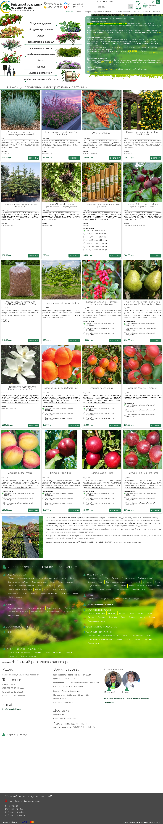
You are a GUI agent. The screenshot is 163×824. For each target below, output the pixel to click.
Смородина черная (138, 589)
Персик (58, 586)
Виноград (91, 582)
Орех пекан (92, 599)
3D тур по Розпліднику (96, 72)
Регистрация (108, 1)
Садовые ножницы (94, 643)
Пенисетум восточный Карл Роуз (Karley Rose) (61, 133)
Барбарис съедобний (145, 578)
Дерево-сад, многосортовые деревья (21, 586)
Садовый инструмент (40, 73)
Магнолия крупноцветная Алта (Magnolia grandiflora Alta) (20, 388)
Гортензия (101, 617)
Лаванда (132, 617)
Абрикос (11, 578)
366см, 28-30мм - (97, 250)
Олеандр (152, 617)
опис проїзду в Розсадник (107, 69)
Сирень (131, 613)
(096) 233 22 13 (133, 51)
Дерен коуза (113, 617)
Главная (69, 11)
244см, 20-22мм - (97, 243)
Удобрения (37, 652)
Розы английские (71, 608)
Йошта (123, 586)
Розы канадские (36, 612)
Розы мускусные (68, 612)
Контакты (157, 11)
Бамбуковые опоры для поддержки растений (102, 205)
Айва (106, 578)
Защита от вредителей (53, 652)
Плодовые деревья (40, 23)
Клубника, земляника (144, 586)
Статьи (146, 11)
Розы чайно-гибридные (16, 608)
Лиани (123, 617)
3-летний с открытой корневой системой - (100, 334)
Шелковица (65, 593)
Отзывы (136, 11)
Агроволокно (12, 656)
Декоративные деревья (41, 42)
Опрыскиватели (137, 635)
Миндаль (116, 599)
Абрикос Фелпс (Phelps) (20, 473)
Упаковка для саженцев (29, 656)
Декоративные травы (18, 626)
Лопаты (125, 635)
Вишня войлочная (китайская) (18, 582)
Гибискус (150, 613)
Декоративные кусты (40, 48)
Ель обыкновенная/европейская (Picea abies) (20, 205)
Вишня (72, 578)
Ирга (115, 586)
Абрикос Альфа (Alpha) (101, 388)
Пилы (128, 639)
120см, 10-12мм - (96, 233)
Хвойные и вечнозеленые (41, 54)
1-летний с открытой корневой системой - (100, 324)
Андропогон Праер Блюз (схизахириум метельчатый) (20, 133)
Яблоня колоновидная (15, 597)
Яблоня (75, 593)
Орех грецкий (104, 599)
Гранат (100, 582)
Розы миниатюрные (54, 608)
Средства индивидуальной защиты (100, 639)
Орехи (40, 35)
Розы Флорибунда (52, 612)
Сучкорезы (148, 639)
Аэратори (91, 635)
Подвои (38, 589)
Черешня (34, 593)
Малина (158, 586)
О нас (78, 11)
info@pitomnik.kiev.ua (11, 709)
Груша (52, 582)
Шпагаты (119, 639)
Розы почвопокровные (36, 608)
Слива (46, 589)
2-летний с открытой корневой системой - (100, 329)
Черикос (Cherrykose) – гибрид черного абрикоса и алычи (142, 205)
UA (153, 1)
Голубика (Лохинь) (94, 586)
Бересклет (112, 613)
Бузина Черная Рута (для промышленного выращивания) (61, 205)
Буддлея (122, 613)
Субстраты (68, 652)
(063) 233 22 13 (154, 53)
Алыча (64, 578)
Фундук (136, 599)
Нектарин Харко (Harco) (102, 473)
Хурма (25, 593)
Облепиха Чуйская (101, 133)
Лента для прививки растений (108, 635)
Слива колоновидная (59, 589)
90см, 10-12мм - (96, 230)
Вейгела (140, 613)
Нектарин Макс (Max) (61, 473)
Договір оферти (10, 822)
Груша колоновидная (65, 582)
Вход (99, 1)
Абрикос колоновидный (26, 578)
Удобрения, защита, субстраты (41, 79)
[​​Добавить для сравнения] (9, 92)
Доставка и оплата (102, 11)
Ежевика (107, 586)
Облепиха (91, 589)
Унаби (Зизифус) (13, 593)
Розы (40, 60)
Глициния (91, 617)
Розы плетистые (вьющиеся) (18, 612)
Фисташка (126, 599)
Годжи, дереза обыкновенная (116, 582)
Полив (148, 635)
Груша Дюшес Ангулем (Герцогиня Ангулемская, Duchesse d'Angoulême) (142, 303)
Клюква (157, 582)
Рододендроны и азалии (96, 621)
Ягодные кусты (95, 574)
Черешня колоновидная (49, 593)
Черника (152, 589)
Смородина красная (122, 589)
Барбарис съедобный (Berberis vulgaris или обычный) (102, 303)
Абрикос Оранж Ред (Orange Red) (61, 388)
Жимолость (147, 582)
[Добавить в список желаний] (6, 92)
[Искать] (130, 6)
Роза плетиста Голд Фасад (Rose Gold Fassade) (142, 133)
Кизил (131, 586)
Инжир (39, 586)
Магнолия (142, 617)
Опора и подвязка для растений (19, 652)
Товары (87, 11)
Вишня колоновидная (39, 582)
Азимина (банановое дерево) (48, 578)
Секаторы (137, 639)
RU (157, 1)
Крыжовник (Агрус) (94, 578)
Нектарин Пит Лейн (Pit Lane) (143, 473)
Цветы (41, 67)
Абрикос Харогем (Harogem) (142, 388)
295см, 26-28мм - (97, 246)
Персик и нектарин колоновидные (20, 589)
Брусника (115, 578)
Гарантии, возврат (122, 11)
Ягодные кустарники (41, 29)
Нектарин (49, 586)
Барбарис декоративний (96, 613)
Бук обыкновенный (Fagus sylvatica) (61, 303)
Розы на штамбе (14, 616)
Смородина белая (105, 589)
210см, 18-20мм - (97, 240)
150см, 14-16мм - (96, 237)
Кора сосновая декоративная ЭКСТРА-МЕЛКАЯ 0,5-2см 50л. (20, 303)
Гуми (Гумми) (135, 582)
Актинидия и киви (128, 578)
